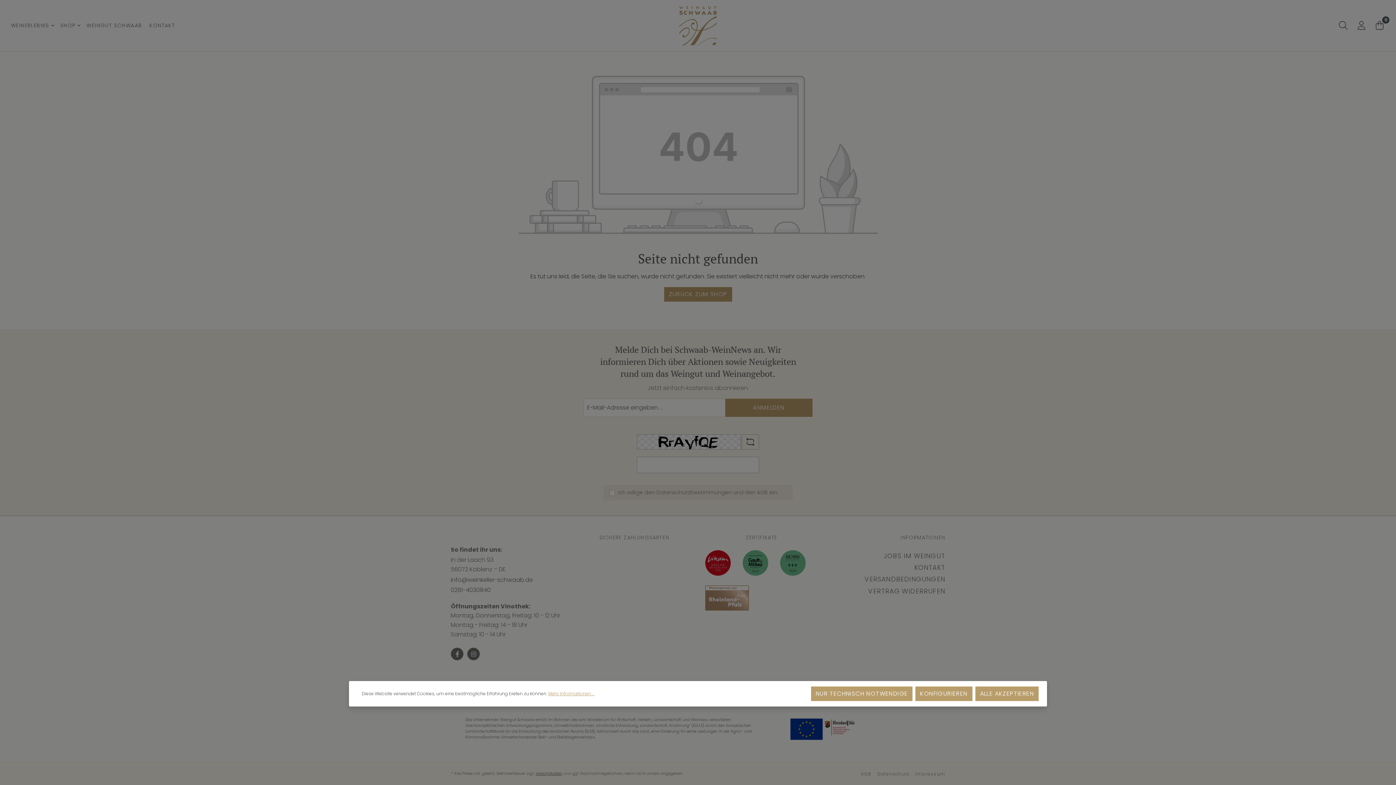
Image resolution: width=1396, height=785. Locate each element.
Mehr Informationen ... (571, 694)
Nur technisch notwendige (862, 693)
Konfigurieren (943, 693)
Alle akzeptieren (1007, 693)
